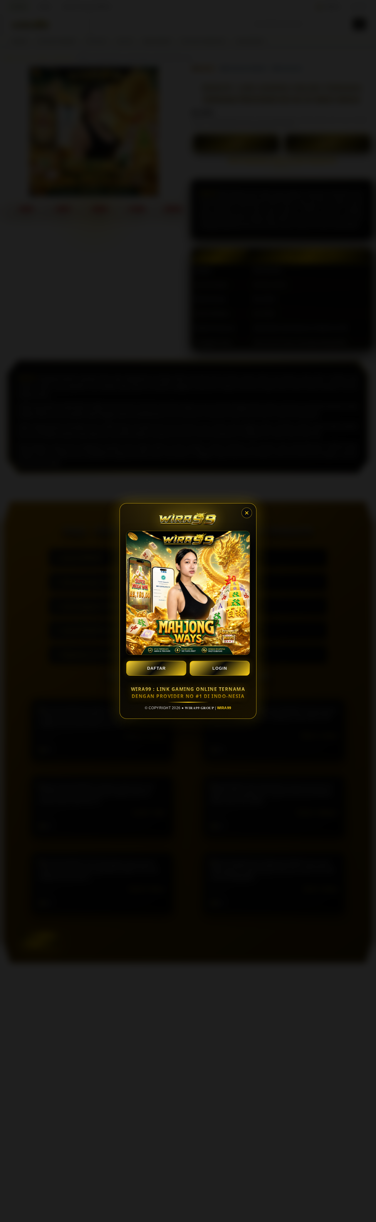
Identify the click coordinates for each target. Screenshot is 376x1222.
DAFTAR (156, 668)
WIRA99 (224, 708)
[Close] (246, 513)
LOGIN (219, 668)
